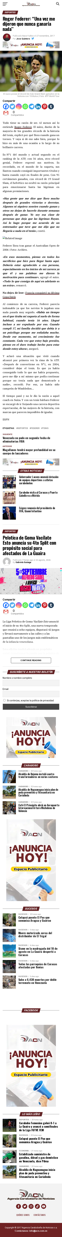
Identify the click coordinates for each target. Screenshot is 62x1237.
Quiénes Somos (23, 1215)
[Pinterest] (44, 106)
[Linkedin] (38, 106)
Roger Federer (23, 127)
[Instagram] (19, 106)
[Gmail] (6, 113)
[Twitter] (12, 106)
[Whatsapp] (25, 106)
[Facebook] (6, 106)
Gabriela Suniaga (23, 562)
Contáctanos (40, 1215)
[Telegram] (32, 106)
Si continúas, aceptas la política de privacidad (30, 700)
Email (5, 689)
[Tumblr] (51, 106)
